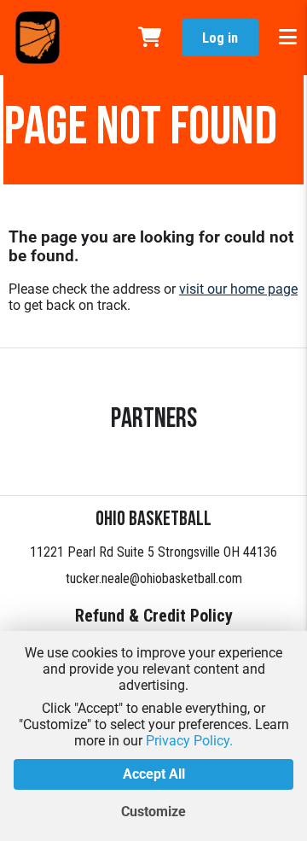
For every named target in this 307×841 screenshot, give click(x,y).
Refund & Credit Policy (154, 615)
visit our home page (238, 289)
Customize (153, 811)
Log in (220, 38)
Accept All (154, 774)
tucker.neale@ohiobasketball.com (154, 578)
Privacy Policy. (189, 741)
